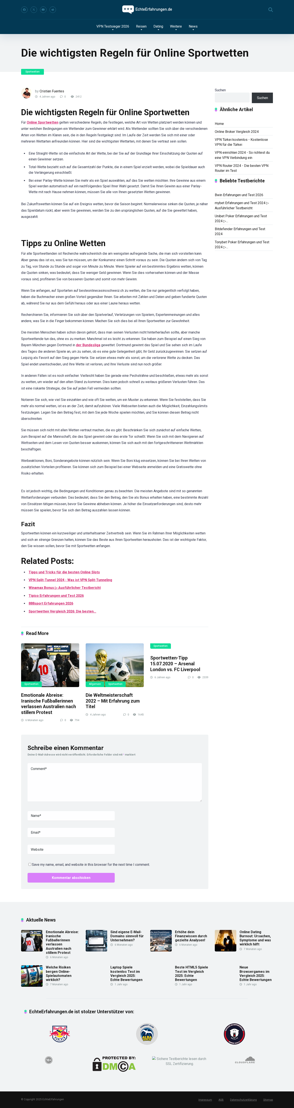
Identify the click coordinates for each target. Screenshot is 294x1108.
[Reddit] (53, 9)
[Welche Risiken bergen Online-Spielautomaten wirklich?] (32, 986)
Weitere (176, 26)
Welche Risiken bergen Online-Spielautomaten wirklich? (58, 973)
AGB (221, 1099)
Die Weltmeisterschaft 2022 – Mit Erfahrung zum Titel (113, 700)
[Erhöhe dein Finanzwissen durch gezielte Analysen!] (161, 950)
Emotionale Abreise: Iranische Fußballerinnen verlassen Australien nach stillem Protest (48, 703)
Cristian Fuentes (52, 91)
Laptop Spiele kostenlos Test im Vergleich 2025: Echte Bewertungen (126, 973)
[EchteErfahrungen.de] (147, 9)
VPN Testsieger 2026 (112, 26)
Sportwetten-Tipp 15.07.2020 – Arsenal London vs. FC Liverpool (175, 663)
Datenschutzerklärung (243, 1099)
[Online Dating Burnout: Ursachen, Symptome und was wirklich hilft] (225, 950)
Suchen (220, 90)
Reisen (141, 26)
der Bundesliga (88, 345)
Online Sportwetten (42, 122)
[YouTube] (43, 9)
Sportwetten (32, 71)
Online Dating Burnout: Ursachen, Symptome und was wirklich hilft (255, 938)
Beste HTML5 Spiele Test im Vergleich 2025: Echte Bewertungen (191, 973)
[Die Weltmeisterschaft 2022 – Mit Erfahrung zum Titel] (115, 665)
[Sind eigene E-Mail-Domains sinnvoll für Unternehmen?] (96, 950)
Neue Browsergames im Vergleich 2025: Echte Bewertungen (256, 973)
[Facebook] (24, 9)
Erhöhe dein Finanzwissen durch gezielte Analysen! (191, 936)
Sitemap (268, 1099)
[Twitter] (34, 9)
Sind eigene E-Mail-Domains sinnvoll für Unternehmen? (127, 936)
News (193, 26)
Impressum (205, 1099)
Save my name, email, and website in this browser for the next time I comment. (91, 865)
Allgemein (95, 684)
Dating (158, 26)
